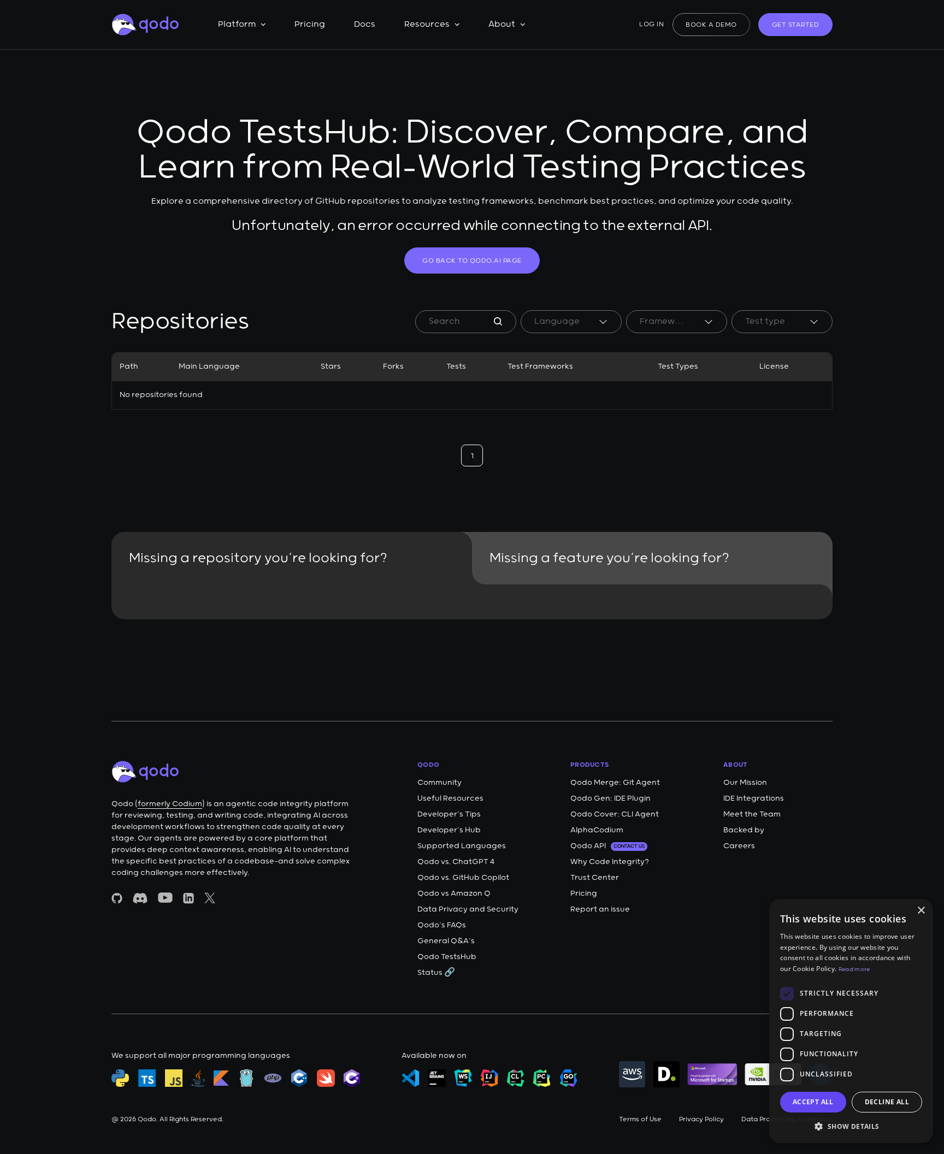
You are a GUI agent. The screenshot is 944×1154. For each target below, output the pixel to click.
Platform (237, 24)
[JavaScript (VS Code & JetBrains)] (173, 1078)
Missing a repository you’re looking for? (258, 558)
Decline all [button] (887, 1101)
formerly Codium (170, 804)
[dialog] (851, 1021)
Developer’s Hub (449, 830)
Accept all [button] (813, 1101)
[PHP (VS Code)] (273, 1078)
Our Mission (745, 782)
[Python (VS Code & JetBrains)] (120, 1078)
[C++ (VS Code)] (299, 1078)
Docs (364, 24)
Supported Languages (461, 846)
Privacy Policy (701, 1119)
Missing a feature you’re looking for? (609, 558)
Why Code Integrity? (609, 861)
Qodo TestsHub (446, 956)
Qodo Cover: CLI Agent (614, 814)
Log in (651, 24)
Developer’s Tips (449, 814)
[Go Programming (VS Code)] (246, 1078)
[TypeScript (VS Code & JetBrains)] (147, 1078)
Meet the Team (752, 814)
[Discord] (140, 898)
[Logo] (145, 24)
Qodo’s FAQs (441, 925)
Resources (427, 24)
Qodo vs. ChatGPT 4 (455, 861)
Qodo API (607, 846)
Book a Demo (711, 25)
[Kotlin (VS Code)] (221, 1078)
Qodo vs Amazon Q (454, 893)
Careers (739, 846)
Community (439, 782)
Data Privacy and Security (467, 909)
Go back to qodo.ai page (472, 261)
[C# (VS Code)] (352, 1078)
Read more (854, 969)
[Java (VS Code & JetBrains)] (198, 1078)
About (501, 24)
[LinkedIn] (188, 898)
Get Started (795, 25)
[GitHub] (116, 898)
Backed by (743, 830)
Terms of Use (640, 1119)
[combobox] (571, 321)
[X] (209, 897)
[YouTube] (165, 897)
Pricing (309, 24)
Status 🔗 (436, 972)
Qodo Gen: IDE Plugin (610, 798)
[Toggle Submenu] (263, 25)
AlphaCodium (596, 830)
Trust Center (594, 877)
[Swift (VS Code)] (326, 1078)
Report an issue (600, 909)
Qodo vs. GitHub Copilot (463, 877)
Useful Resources (450, 798)
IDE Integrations (753, 798)
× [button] (921, 911)
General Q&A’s (446, 941)
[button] (851, 1126)
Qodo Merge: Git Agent (615, 782)
